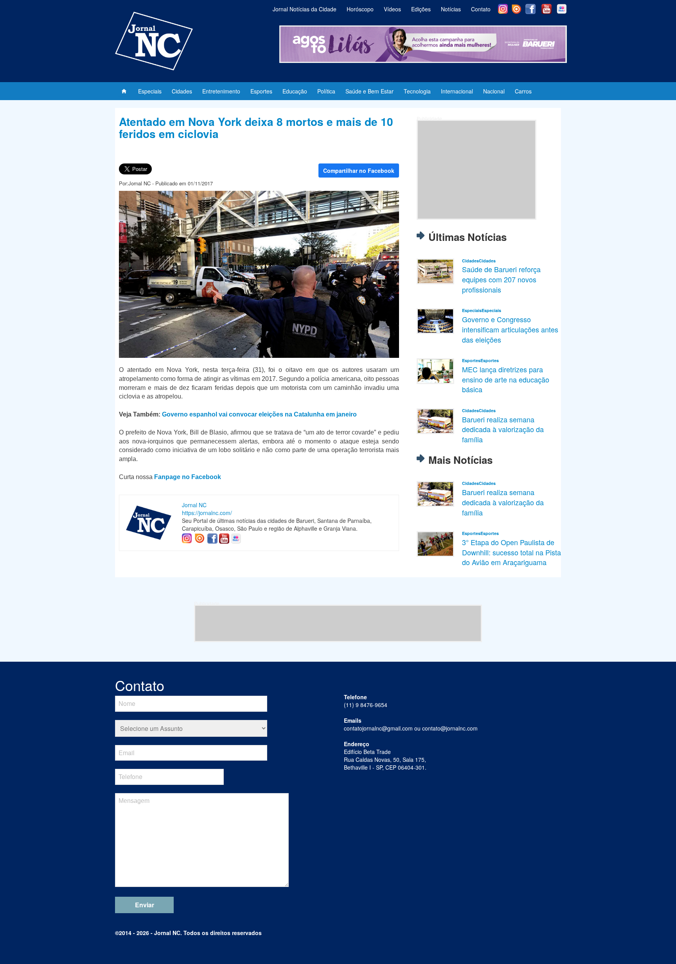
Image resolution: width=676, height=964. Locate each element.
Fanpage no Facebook (187, 477)
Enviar (144, 904)
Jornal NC (194, 505)
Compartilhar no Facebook (358, 170)
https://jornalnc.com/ (207, 513)
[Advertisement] (476, 170)
